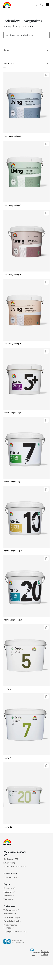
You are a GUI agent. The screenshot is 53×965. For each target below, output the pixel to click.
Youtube (7, 899)
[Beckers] (7, 5)
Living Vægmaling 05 (12, 136)
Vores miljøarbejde (11, 917)
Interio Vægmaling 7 (12, 481)
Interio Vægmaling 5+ (12, 412)
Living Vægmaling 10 (12, 274)
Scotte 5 (7, 689)
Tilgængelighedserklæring (14, 931)
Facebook (7, 888)
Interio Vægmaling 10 (12, 550)
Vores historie (9, 913)
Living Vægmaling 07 (12, 205)
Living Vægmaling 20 (12, 343)
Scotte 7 (7, 758)
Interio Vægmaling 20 (12, 619)
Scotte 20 (7, 827)
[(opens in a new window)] (32, 949)
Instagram (7, 892)
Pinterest (7, 895)
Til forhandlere (10, 877)
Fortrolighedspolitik (12, 921)
